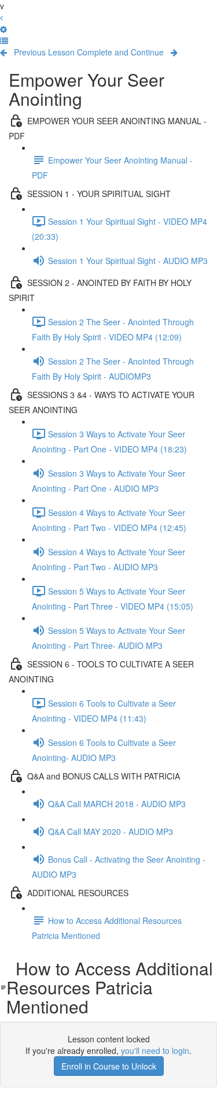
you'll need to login (155, 1050)
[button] (4, 40)
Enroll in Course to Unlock (108, 1066)
